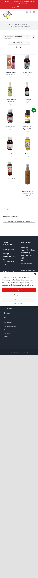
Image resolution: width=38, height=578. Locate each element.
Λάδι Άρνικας (27, 154)
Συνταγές (7, 313)
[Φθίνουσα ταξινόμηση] (33, 37)
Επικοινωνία (8, 322)
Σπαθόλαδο (10, 154)
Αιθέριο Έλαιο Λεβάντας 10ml (27, 128)
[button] (35, 274)
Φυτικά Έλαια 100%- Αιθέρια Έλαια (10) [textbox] (18, 221)
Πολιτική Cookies (18, 303)
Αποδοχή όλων (19, 289)
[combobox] (19, 221)
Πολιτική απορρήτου (8, 335)
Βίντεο (6, 318)
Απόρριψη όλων (19, 294)
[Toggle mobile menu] (34, 12)
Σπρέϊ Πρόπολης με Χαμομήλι (10, 73)
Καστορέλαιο (10, 127)
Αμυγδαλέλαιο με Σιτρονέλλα (10, 100)
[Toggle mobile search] (30, 12)
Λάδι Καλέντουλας (10, 179)
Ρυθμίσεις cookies (19, 299)
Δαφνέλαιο (27, 99)
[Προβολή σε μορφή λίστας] (20, 47)
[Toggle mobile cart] (27, 12)
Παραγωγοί (8, 309)
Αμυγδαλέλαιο (27, 72)
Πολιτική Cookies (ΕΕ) (10, 328)
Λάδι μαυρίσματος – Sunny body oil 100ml (27, 194)
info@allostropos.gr (22, 3)
